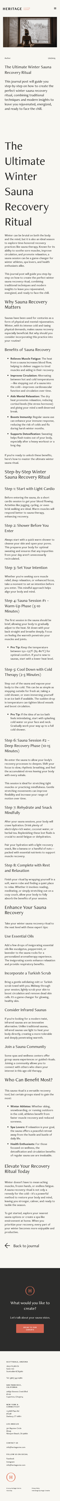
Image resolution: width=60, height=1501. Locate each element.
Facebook (10, 1458)
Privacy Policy (36, 1488)
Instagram (10, 1461)
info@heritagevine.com (15, 1447)
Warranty (9, 1491)
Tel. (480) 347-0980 (14, 1378)
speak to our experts (30, 1328)
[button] (54, 8)
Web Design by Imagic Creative (41, 1491)
